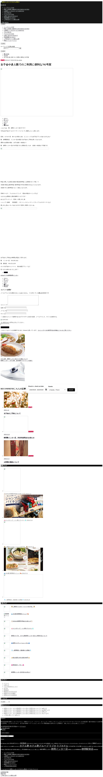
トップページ (9, 7)
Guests (50, 386)
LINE (8, 743)
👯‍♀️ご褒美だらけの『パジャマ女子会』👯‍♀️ (19, 546)
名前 (3, 307)
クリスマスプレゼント (74, 743)
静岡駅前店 (87, 749)
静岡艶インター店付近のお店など (20, 672)
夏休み (3, 749)
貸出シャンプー (31, 749)
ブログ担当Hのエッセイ (11, 686)
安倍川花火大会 (8, 749)
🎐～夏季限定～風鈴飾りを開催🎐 (17, 599)
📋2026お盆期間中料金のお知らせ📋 (17, 493)
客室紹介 (6, 690)
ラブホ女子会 (72, 746)
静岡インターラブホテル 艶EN (18, 769)
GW (1, 743)
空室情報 (9, 18)
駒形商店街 (96, 749)
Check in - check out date (36, 386)
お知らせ (6, 685)
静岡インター (14, 275)
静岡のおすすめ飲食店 (10, 695)
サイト (3, 313)
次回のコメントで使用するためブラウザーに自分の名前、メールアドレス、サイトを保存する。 (30, 316)
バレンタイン (16, 746)
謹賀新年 (26, 749)
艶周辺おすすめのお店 (10, 691)
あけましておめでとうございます (36, 743)
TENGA (28, 743)
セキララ (99, 743)
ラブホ (6, 275)
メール (3, 310)
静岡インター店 (59, 749)
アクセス (9, 14)
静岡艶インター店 (71, 749)
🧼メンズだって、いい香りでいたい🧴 (18, 520)
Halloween (5, 743)
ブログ (7, 12)
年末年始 (14, 749)
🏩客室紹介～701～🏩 (17, 665)
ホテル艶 (24, 745)
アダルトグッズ (61, 743)
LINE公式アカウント (14, 743)
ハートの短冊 (11, 746)
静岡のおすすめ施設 (9, 693)
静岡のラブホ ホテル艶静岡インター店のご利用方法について (29, 635)
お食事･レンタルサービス (14, 11)
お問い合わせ (11, 16)
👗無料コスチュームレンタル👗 (20, 643)
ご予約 (11, 19)
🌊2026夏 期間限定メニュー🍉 (16, 573)
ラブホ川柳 (78, 746)
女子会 (6, 272)
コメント (4, 305)
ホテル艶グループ (39, 745)
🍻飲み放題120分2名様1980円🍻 (20, 657)
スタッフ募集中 (92, 743)
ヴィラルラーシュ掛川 (86, 746)
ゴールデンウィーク (83, 743)
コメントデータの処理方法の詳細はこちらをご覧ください (54, 330)
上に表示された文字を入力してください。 (13, 322)
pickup (2, 275)
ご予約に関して (8, 715)
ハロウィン (6, 746)
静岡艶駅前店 (78, 749)
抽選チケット (19, 749)
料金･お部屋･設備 (16, 9)
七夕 (92, 746)
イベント (6, 683)
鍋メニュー (37, 749)
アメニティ (67, 743)
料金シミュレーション (10, 40)
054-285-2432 (6, 728)
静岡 (9, 275)
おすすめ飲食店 (47, 743)
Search (71, 390)
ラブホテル (62, 746)
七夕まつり (96, 746)
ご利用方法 (56, 743)
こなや (52, 743)
